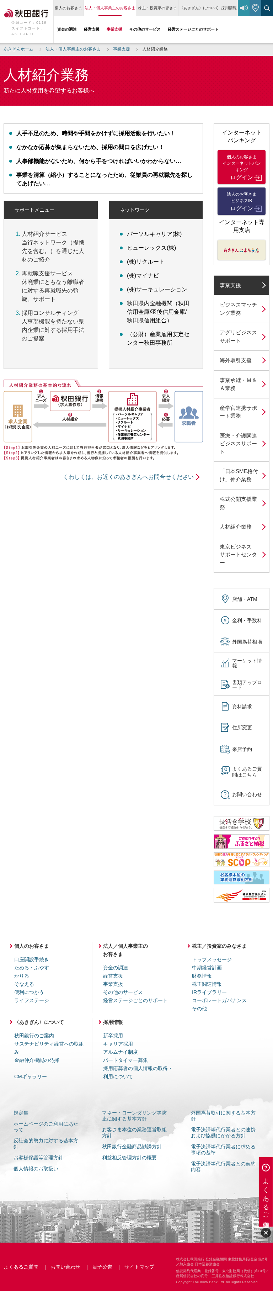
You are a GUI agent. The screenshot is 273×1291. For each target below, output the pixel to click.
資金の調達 (115, 967)
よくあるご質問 (21, 1267)
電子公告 (102, 1267)
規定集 (21, 1113)
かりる (21, 976)
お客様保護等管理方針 (38, 1157)
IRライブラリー (209, 992)
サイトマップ (139, 1267)
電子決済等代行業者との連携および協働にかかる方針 (223, 1132)
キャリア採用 (118, 1044)
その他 (199, 1008)
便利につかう (29, 992)
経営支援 (113, 976)
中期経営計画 (207, 967)
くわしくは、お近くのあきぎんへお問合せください (128, 477)
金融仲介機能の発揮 (36, 1060)
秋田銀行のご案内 (34, 1035)
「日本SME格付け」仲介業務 (239, 475)
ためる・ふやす (31, 967)
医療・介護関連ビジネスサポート (238, 444)
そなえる (24, 984)
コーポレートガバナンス (219, 1000)
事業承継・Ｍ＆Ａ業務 (238, 384)
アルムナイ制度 (120, 1052)
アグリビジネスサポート (238, 336)
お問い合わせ (65, 1267)
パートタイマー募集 (125, 1060)
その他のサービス (123, 992)
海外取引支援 (236, 360)
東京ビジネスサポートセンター (238, 555)
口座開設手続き (31, 959)
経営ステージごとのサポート (135, 1000)
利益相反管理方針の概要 (129, 1157)
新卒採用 (113, 1035)
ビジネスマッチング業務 (238, 309)
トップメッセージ (212, 959)
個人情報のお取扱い (36, 1168)
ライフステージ (31, 1000)
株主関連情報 (207, 984)
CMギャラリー (30, 1076)
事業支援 (230, 285)
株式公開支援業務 (238, 503)
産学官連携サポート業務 (238, 412)
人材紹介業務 (236, 527)
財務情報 (202, 976)
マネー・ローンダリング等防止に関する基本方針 (134, 1116)
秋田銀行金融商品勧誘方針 (132, 1146)
